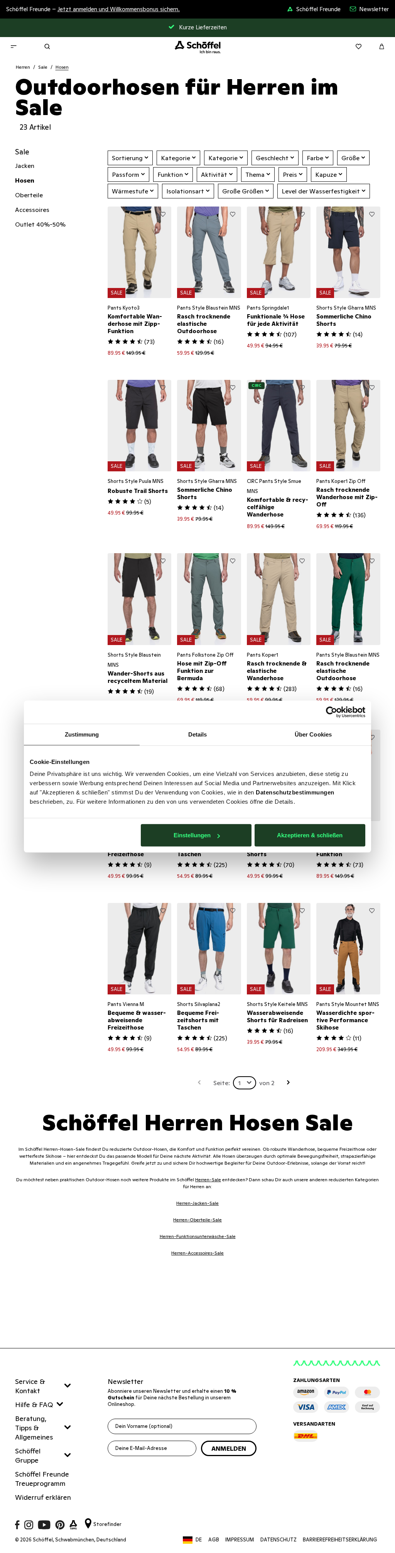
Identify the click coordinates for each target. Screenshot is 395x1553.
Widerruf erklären (43, 1497)
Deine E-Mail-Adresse (141, 1448)
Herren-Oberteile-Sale (197, 1220)
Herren (23, 67)
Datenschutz (278, 1539)
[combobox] (244, 1082)
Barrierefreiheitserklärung (340, 1539)
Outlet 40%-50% (40, 224)
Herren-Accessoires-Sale (197, 1253)
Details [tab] (197, 734)
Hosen (62, 67)
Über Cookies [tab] (313, 734)
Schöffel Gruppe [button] (28, 1455)
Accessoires (32, 209)
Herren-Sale (208, 1179)
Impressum (239, 1539)
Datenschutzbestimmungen (295, 792)
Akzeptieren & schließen (310, 835)
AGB (213, 1539)
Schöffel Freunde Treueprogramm (42, 1479)
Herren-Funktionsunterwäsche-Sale (198, 1236)
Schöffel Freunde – (93, 9)
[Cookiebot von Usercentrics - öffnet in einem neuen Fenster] (331, 712)
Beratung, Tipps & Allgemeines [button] (34, 1427)
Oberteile (29, 195)
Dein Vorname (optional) (143, 1426)
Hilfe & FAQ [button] (34, 1404)
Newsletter (374, 9)
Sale (42, 67)
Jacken (24, 165)
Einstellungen (192, 835)
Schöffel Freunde (318, 9)
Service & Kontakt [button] (30, 1386)
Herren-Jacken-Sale (197, 1203)
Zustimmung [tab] (82, 734)
